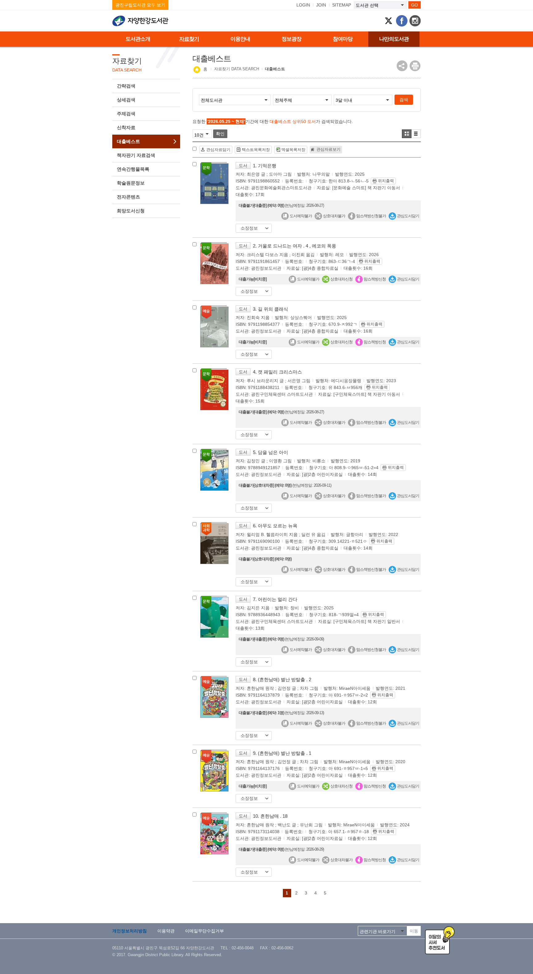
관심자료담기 (218, 149)
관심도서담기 (407, 216)
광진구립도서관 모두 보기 (140, 4)
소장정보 (249, 228)
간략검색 (126, 85)
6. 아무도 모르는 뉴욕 (275, 525)
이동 (414, 930)
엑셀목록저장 (293, 149)
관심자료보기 (328, 149)
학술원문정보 (131, 183)
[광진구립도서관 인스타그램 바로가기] (415, 21)
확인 (220, 133)
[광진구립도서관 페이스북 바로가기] (401, 21)
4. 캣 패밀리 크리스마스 (277, 371)
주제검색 (126, 113)
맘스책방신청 (374, 279)
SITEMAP (341, 4)
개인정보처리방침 (129, 930)
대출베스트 (128, 141)
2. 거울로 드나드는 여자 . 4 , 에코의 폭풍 (294, 245)
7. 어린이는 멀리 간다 (275, 599)
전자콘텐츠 (128, 196)
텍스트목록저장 (256, 149)
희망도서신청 (131, 210)
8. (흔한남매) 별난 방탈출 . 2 (282, 679)
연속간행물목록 (133, 169)
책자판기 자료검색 (136, 155)
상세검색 (126, 99)
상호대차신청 (341, 279)
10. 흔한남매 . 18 (270, 816)
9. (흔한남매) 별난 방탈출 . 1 (282, 753)
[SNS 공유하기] (402, 66)
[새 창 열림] (415, 66)
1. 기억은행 (264, 165)
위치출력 (386, 180)
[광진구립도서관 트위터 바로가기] (388, 21)
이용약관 (166, 930)
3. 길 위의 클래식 (270, 309)
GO (414, 4)
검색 (403, 99)
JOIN (321, 4)
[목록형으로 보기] (416, 133)
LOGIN (303, 4)
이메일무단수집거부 (204, 930)
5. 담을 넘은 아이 (270, 452)
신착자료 (126, 127)
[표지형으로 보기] (406, 133)
